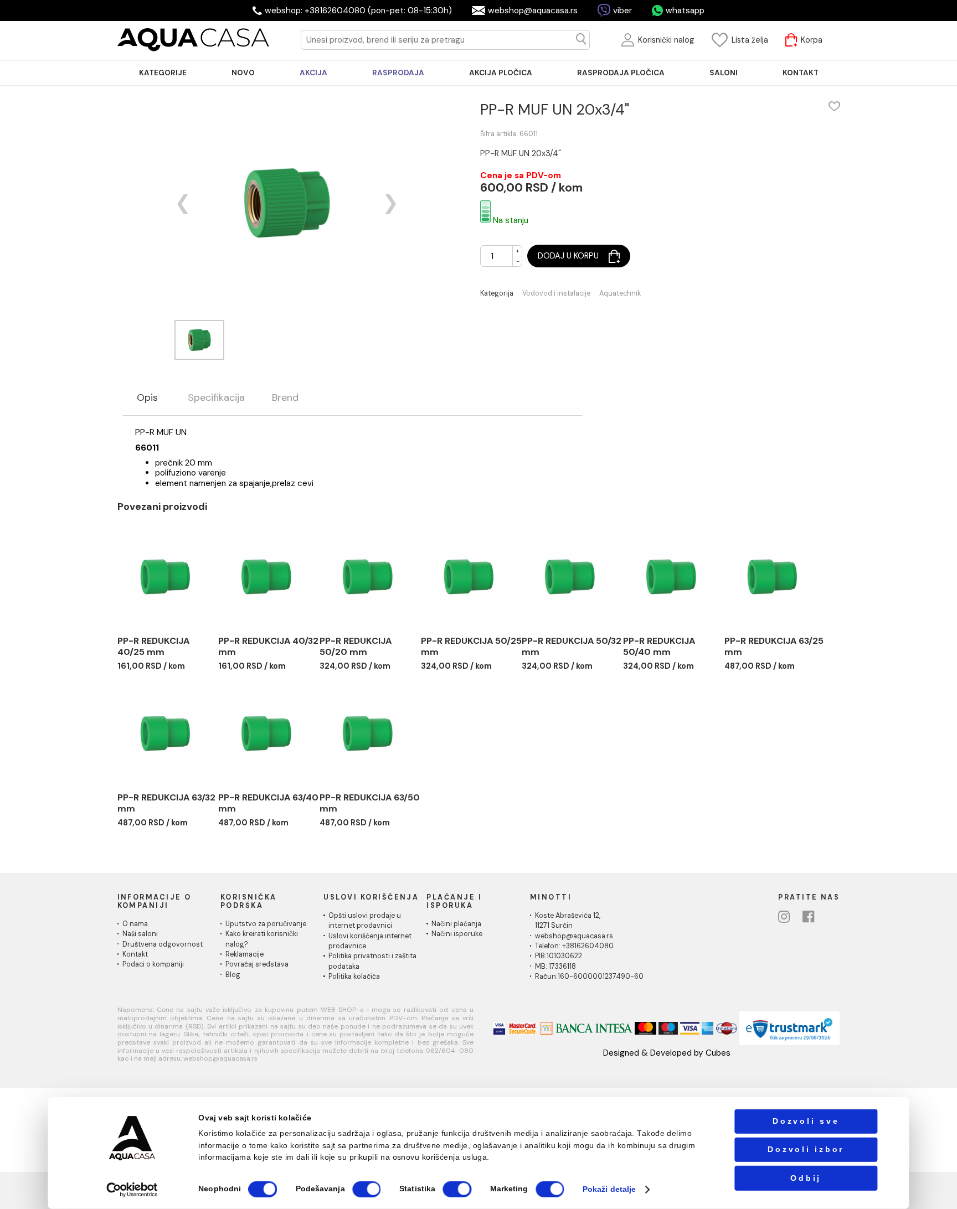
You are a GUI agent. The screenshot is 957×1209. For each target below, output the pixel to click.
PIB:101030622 (558, 956)
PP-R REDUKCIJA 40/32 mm (268, 646)
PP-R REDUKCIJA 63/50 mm (370, 803)
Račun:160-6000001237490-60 (589, 976)
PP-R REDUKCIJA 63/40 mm (268, 803)
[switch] (366, 1189)
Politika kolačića (354, 976)
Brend (285, 398)
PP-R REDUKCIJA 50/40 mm (659, 646)
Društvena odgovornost (162, 944)
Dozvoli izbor (806, 1149)
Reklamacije (244, 954)
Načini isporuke (456, 933)
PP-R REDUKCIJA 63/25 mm (774, 646)
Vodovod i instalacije (556, 294)
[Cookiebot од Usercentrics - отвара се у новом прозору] (132, 1189)
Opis (147, 398)
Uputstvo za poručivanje (265, 923)
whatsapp (685, 11)
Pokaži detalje (609, 1189)
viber (622, 11)
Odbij (805, 1178)
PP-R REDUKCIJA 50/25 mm (471, 646)
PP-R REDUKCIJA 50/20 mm (356, 646)
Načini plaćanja (456, 923)
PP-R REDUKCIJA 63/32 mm (166, 803)
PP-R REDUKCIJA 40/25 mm (153, 646)
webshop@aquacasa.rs (533, 11)
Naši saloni (140, 933)
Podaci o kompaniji (153, 964)
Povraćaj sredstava (257, 964)
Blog (232, 974)
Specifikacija (216, 398)
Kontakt (135, 954)
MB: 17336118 (555, 966)
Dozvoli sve (806, 1121)
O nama (135, 923)
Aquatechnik (620, 294)
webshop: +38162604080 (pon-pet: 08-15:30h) (358, 11)
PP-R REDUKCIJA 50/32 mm (571, 646)
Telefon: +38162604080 (574, 946)
